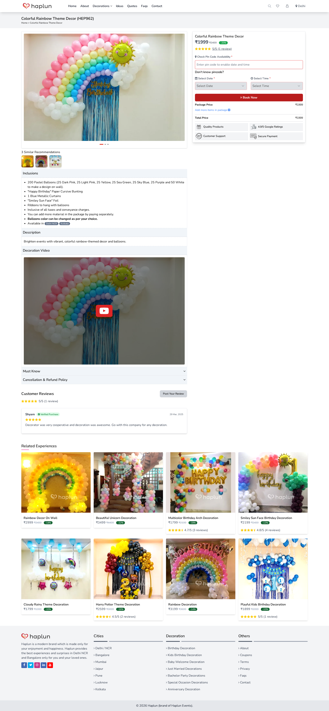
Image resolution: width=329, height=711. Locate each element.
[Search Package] (270, 6)
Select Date (206, 78)
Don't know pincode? (209, 72)
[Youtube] (50, 665)
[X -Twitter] (31, 665)
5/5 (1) (222, 49)
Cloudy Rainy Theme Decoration (46, 604)
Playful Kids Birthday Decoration (263, 604)
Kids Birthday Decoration (184, 655)
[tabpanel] (104, 87)
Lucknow (101, 682)
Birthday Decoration (181, 648)
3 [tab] (108, 144)
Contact (157, 6)
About (84, 6)
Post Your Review (173, 394)
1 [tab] (101, 144)
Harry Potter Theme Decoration (118, 604)
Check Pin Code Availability (214, 57)
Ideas (119, 6)
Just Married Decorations (184, 669)
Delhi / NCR (103, 648)
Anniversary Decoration (183, 689)
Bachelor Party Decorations (186, 676)
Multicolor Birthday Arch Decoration (193, 518)
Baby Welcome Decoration (185, 662)
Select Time (262, 78)
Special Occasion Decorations (187, 682)
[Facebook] (24, 665)
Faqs (144, 6)
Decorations (101, 6)
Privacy (244, 669)
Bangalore (102, 655)
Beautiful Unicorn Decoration (116, 518)
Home (72, 6)
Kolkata (100, 689)
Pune (98, 676)
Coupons (245, 655)
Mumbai (100, 662)
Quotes (132, 6)
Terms (244, 662)
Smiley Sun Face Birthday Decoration (266, 518)
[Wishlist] (277, 6)
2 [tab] (105, 144)
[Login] (287, 6)
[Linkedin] (43, 665)
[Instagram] (37, 665)
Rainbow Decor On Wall (40, 518)
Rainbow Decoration (182, 604)
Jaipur (99, 669)
